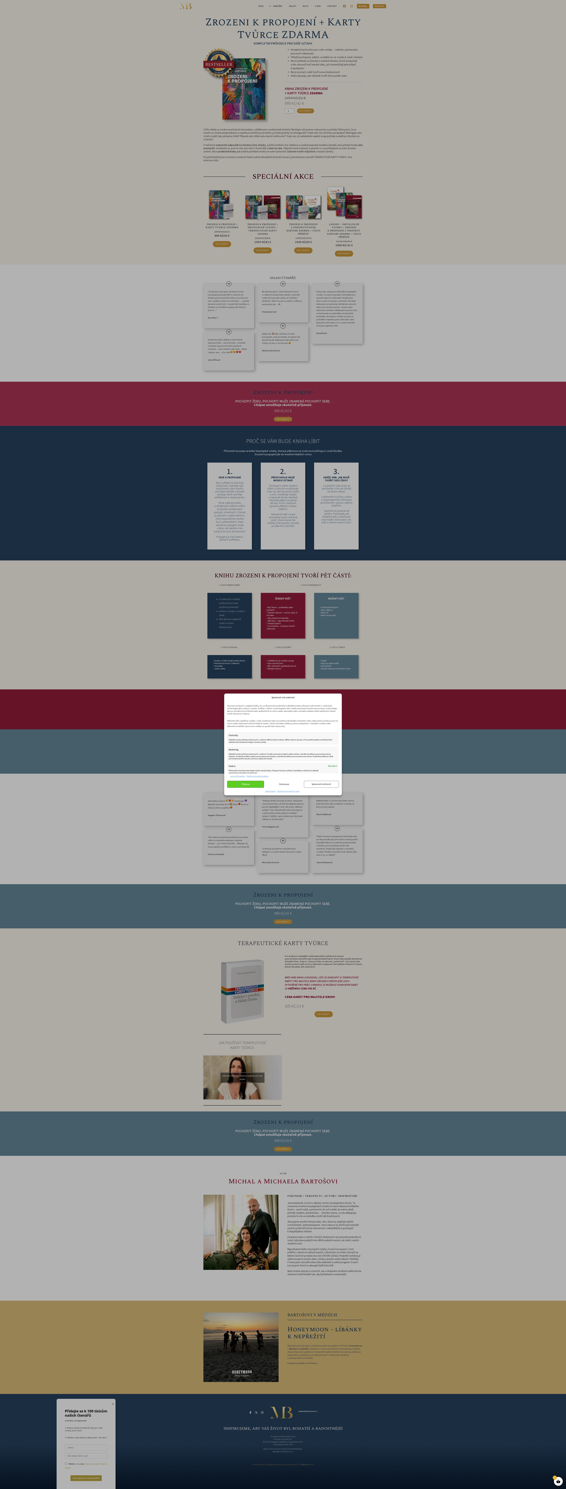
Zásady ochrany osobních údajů (288, 791)
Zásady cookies (270, 791)
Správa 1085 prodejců (237, 776)
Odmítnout (284, 784)
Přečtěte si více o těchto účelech (258, 776)
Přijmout (246, 784)
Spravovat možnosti (321, 784)
